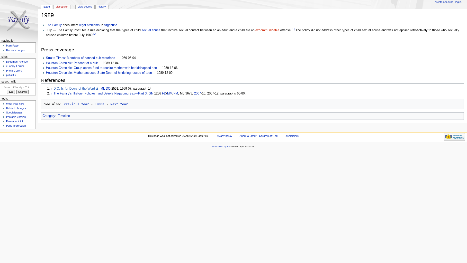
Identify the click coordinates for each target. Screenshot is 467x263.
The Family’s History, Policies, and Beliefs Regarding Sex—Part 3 (100, 93)
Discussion (62, 6)
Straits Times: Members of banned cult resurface (80, 58)
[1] (293, 29)
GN (151, 93)
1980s (100, 104)
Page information (16, 125)
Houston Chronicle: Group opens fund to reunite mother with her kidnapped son (101, 68)
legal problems (89, 25)
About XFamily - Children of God (259, 135)
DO (108, 88)
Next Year (119, 104)
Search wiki (8, 81)
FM (175, 93)
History (102, 6)
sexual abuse (151, 30)
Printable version (16, 116)
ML (102, 88)
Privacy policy (224, 135)
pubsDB (11, 75)
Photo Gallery (14, 70)
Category (49, 116)
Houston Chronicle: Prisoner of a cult (72, 63)
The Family (54, 25)
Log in (458, 1)
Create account (444, 1)
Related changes (16, 108)
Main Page (12, 45)
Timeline (64, 116)
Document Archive (17, 61)
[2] (94, 33)
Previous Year (76, 104)
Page (47, 6)
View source (85, 6)
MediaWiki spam (221, 146)
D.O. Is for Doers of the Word (74, 88)
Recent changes (16, 50)
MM (169, 93)
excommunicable (267, 30)
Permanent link (15, 121)
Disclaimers (292, 135)
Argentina (110, 25)
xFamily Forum (15, 66)
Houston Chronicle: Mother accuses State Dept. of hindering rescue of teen (99, 73)
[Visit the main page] (19, 19)
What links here (15, 103)
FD (164, 93)
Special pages (14, 112)
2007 (197, 93)
